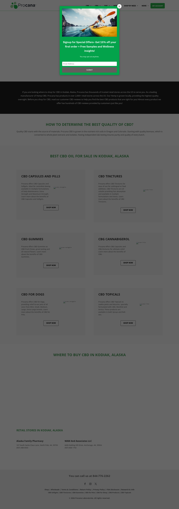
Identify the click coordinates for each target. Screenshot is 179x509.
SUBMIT (89, 70)
